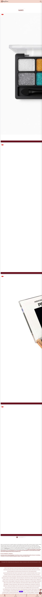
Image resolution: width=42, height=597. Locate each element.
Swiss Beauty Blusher (22, 590)
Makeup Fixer (39, 579)
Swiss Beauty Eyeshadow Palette (14, 592)
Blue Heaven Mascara (19, 571)
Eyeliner (30, 555)
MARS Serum (18, 551)
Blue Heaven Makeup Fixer (11, 571)
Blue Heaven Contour (21, 568)
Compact (22, 556)
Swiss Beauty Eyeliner (6, 592)
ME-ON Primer (18, 589)
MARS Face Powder (31, 582)
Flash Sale (9, 576)
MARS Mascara (35, 550)
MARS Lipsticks (15, 584)
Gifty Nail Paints (14, 576)
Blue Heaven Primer (25, 571)
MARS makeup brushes (21, 584)
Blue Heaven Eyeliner (36, 568)
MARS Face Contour (15, 550)
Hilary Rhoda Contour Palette (28, 576)
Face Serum (7, 556)
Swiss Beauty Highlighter (30, 592)
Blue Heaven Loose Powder (36, 569)
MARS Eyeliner (18, 582)
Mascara (33, 555)
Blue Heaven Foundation (15, 569)
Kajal (29, 556)
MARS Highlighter (6, 551)
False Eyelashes (5, 576)
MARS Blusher (39, 581)
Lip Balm (18, 556)
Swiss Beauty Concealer (29, 590)
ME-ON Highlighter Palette (28, 587)
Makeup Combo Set (33, 579)
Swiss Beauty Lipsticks (38, 592)
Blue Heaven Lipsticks (28, 569)
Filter (21, 591)
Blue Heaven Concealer (13, 568)
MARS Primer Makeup (23, 550)
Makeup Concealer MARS (8, 550)
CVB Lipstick (6, 574)
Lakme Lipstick (40, 577)
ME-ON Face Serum (14, 587)
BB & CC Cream (7, 568)
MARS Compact (36, 549)
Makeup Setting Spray (13, 556)
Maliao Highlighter (33, 581)
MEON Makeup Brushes (24, 589)
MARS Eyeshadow (30, 549)
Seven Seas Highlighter (7, 590)
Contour (20, 555)
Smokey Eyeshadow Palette (15, 590)
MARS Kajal (10, 584)
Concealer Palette (26, 555)
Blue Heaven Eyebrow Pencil (28, 568)
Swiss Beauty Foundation (22, 592)
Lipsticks (25, 556)
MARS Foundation (30, 550)
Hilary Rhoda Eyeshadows (37, 576)
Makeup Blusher (22, 579)
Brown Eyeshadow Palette (32, 571)
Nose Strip (39, 589)
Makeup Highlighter (11, 555)
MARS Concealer (6, 582)
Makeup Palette (17, 581)
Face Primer (17, 555)
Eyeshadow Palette (4, 555)
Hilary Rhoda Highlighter (13, 577)
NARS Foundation (34, 589)
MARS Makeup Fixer (12, 551)
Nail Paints (29, 589)
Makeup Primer (23, 581)
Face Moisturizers (28, 574)
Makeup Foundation (5, 581)
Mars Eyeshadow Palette (24, 582)
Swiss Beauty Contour (37, 590)
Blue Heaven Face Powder (7, 569)
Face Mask (24, 574)
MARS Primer (38, 584)
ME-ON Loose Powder (35, 587)
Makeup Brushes (27, 579)
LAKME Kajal (35, 577)
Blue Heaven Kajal (22, 569)
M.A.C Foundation (16, 579)
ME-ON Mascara (13, 589)
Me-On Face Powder (8, 587)
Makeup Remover (28, 581)
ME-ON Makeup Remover (6, 589)
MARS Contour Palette (12, 582)
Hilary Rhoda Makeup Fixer (20, 577)
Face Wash (37, 574)
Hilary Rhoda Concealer (20, 576)
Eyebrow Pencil (10, 574)
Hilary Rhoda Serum (28, 577)
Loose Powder (11, 579)
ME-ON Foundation (21, 587)
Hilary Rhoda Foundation (5, 577)
